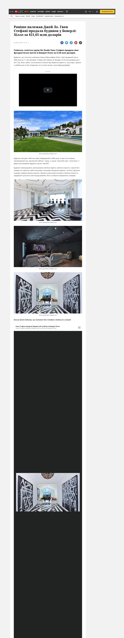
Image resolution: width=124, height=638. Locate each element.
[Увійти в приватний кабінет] (97, 11)
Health (28, 16)
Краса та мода (20, 16)
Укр (90, 11)
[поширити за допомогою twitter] (66, 42)
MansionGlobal (64, 65)
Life (11, 16)
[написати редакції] (75, 42)
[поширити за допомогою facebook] (62, 42)
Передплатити (107, 11)
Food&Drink (39, 16)
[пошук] (86, 12)
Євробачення (49, 16)
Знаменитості (59, 16)
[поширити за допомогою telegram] (71, 42)
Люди (33, 16)
